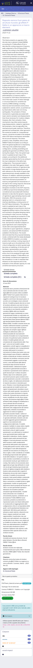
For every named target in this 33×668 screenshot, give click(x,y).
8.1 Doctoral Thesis (9, 15)
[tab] (25, 277)
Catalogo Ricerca (10, 13)
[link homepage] (6, 3)
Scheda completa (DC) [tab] (12, 277)
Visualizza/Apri (7, 598)
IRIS (2, 13)
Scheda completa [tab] (10, 273)
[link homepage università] (21, 3)
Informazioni (8, 616)
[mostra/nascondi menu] (31, 3)
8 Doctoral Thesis (23, 13)
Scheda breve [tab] (9, 270)
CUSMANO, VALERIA (10, 30)
